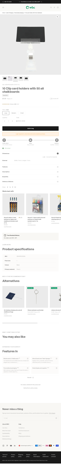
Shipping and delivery (24, 436)
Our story (4, 428)
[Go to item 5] (26, 78)
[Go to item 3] (15, 78)
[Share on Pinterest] (12, 187)
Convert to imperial (51, 157)
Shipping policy (20, 455)
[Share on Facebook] (7, 187)
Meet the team (6, 430)
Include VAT (56, 98)
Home (3, 12)
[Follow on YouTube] (11, 446)
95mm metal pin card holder (36, 310)
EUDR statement (46, 455)
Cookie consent (53, 455)
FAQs (20, 433)
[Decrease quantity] (4, 121)
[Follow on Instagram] (3, 446)
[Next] (41, 2)
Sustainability (6, 433)
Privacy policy (13, 455)
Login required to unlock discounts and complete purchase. (30, 134)
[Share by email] (15, 187)
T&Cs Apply (52, 413)
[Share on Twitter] (10, 187)
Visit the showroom (24, 430)
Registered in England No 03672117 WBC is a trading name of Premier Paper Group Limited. (31, 460)
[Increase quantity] (12, 121)
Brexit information (36, 455)
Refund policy (28, 455)
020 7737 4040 (8, 1)
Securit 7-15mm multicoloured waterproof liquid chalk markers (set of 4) (36, 219)
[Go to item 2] (10, 78)
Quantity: (4, 117)
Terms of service (4, 455)
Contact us (21, 428)
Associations (6, 436)
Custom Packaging (10, 12)
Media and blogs (6, 439)
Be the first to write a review (30, 388)
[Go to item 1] (4, 78)
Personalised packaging (19, 12)
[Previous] (19, 2)
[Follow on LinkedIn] (15, 446)
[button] (30, 104)
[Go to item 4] (20, 78)
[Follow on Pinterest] (7, 446)
